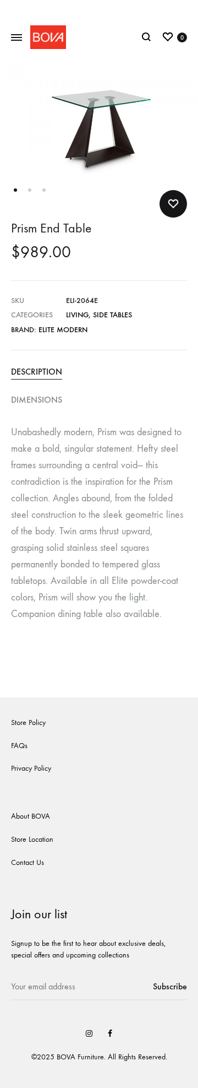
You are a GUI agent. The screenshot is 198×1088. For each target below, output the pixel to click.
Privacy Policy (31, 768)
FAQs (19, 745)
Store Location (32, 839)
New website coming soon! (99, 9)
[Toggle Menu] (16, 38)
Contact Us (27, 862)
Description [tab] (36, 371)
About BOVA (30, 816)
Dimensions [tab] (36, 399)
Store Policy (28, 722)
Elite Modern (62, 329)
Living (77, 315)
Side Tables (112, 315)
